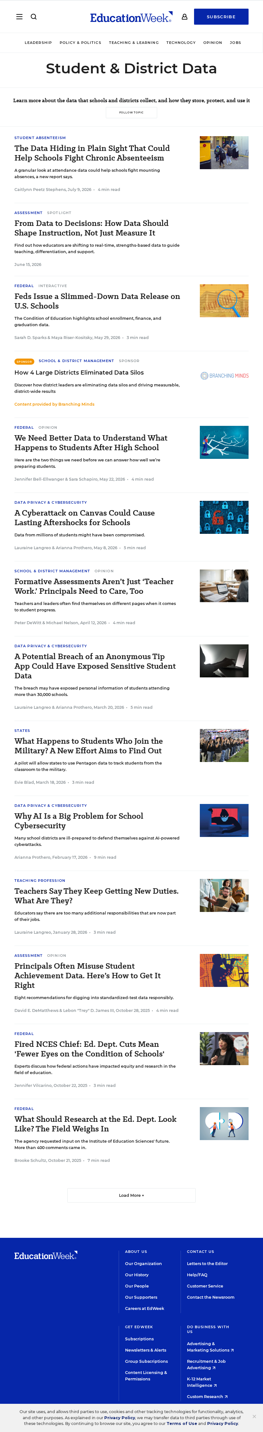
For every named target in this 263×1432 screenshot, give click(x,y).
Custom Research (205, 1396)
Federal (24, 286)
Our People (137, 1286)
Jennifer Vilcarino (33, 1085)
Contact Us (201, 1251)
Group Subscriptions (146, 1361)
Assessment (28, 213)
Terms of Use (181, 1423)
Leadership (38, 42)
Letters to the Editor (207, 1263)
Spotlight (59, 213)
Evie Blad (24, 782)
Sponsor (129, 361)
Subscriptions (139, 1339)
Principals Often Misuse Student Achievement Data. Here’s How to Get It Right (87, 975)
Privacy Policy (119, 1417)
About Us (136, 1251)
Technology (181, 42)
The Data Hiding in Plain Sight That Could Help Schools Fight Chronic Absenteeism (92, 153)
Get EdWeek (139, 1327)
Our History (136, 1274)
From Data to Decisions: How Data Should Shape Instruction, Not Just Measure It (91, 228)
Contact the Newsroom (210, 1297)
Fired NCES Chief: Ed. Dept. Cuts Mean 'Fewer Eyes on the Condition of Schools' (89, 1049)
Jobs (235, 42)
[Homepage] (131, 17)
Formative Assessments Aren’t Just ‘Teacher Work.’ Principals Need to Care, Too (94, 586)
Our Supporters (141, 1297)
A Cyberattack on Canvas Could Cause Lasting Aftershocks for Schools (84, 517)
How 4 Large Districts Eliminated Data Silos (79, 372)
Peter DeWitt (27, 622)
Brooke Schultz (30, 1160)
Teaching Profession (39, 880)
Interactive (52, 286)
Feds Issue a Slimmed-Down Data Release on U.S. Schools (97, 301)
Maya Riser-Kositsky (71, 337)
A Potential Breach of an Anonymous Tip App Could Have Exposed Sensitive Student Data (95, 666)
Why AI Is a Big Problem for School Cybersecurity (78, 821)
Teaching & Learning (134, 42)
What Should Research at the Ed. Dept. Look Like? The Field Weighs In (95, 1124)
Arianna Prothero (74, 547)
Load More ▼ (131, 1195)
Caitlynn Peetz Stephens (40, 189)
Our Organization (143, 1263)
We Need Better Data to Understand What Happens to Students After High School (90, 442)
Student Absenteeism (40, 138)
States (22, 730)
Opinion (213, 42)
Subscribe (221, 16)
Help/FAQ (197, 1274)
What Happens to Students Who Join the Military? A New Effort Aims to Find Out (88, 746)
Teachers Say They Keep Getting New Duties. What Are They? (96, 896)
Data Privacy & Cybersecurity (50, 502)
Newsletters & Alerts (145, 1350)
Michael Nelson (62, 622)
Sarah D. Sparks (30, 337)
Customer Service (205, 1286)
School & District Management (77, 361)
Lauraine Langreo (32, 547)
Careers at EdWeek (144, 1308)
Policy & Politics (80, 42)
